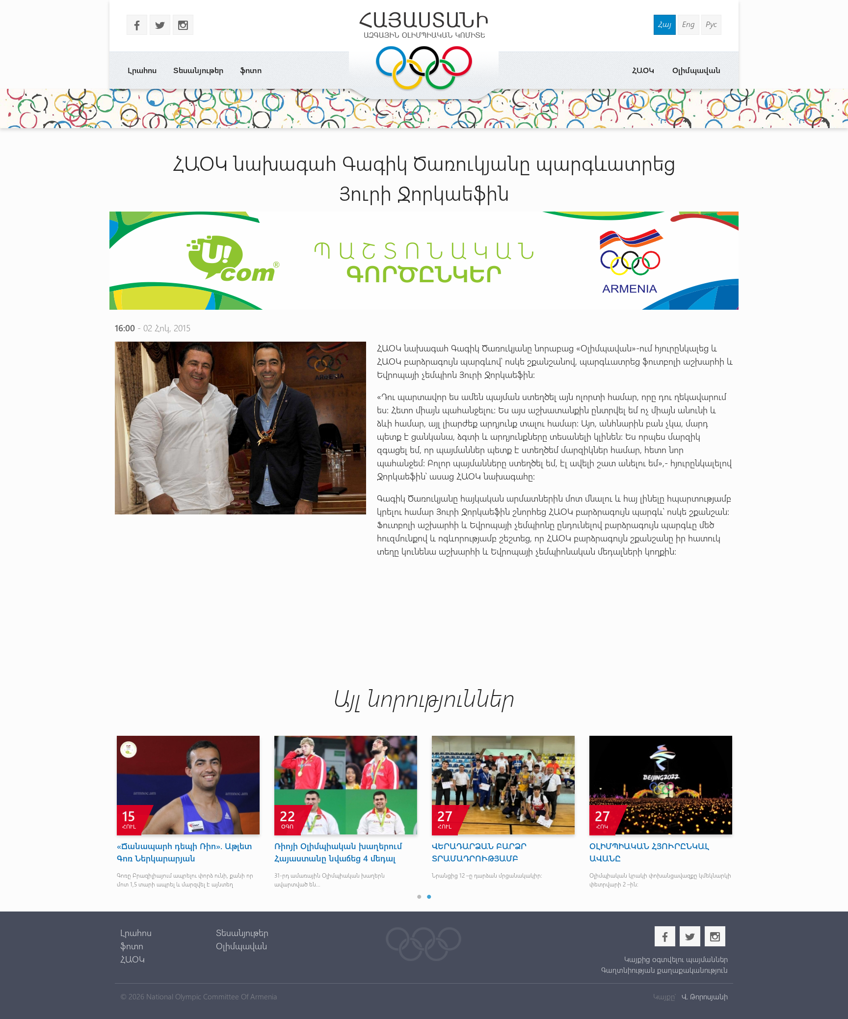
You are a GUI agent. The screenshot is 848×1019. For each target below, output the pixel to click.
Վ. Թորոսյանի (704, 996)
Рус (711, 24)
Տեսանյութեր (198, 70)
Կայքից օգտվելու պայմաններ (675, 959)
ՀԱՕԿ (643, 70)
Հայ (664, 24)
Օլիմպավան (696, 70)
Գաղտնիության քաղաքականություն (664, 970)
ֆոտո (251, 70)
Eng (688, 24)
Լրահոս (142, 70)
